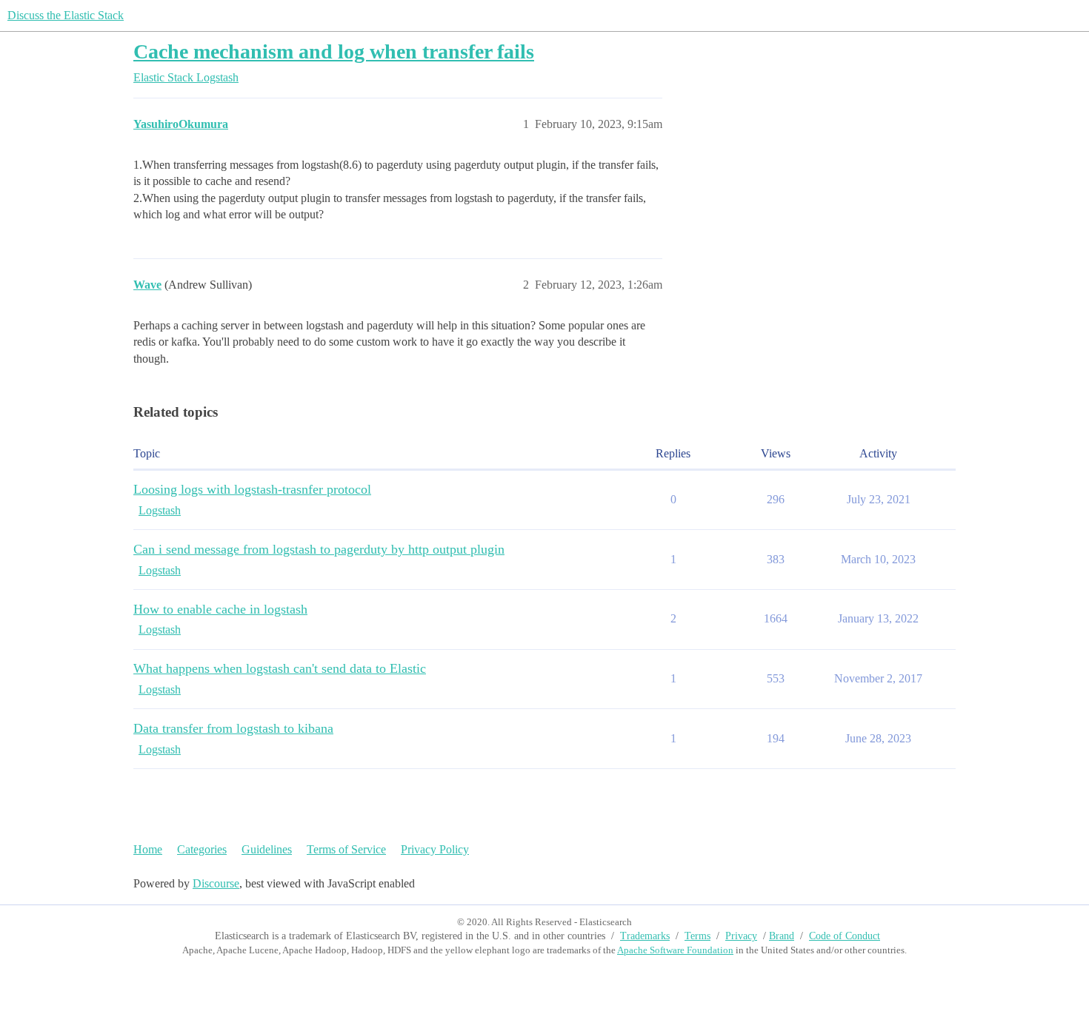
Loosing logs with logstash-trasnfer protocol (252, 489)
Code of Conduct (844, 935)
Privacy (741, 935)
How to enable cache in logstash (220, 609)
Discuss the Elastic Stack (65, 15)
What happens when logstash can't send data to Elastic (279, 668)
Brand (781, 935)
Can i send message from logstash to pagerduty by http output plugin (318, 549)
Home (147, 849)
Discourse (216, 883)
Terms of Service (346, 849)
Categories (202, 849)
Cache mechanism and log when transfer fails (333, 51)
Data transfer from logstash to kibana (233, 728)
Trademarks (645, 935)
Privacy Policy (435, 849)
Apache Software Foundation (675, 950)
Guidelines (267, 849)
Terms (697, 935)
